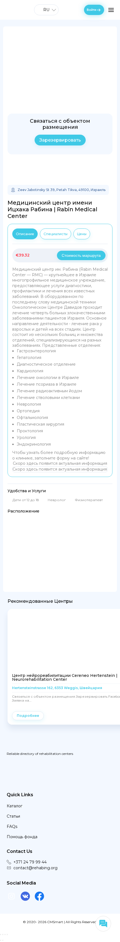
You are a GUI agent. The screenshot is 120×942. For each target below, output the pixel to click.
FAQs (12, 826)
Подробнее (28, 716)
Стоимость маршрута (81, 255)
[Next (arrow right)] (2, 940)
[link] (60, 170)
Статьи (13, 816)
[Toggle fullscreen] (5, 934)
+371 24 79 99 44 (30, 862)
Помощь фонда (22, 836)
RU (46, 9)
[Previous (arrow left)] (0, 940)
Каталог (14, 805)
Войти (91, 10)
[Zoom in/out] (7, 934)
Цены (82, 234)
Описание (25, 234)
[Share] (2, 934)
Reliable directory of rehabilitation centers (40, 753)
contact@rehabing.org (35, 868)
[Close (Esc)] (0, 934)
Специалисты (56, 234)
